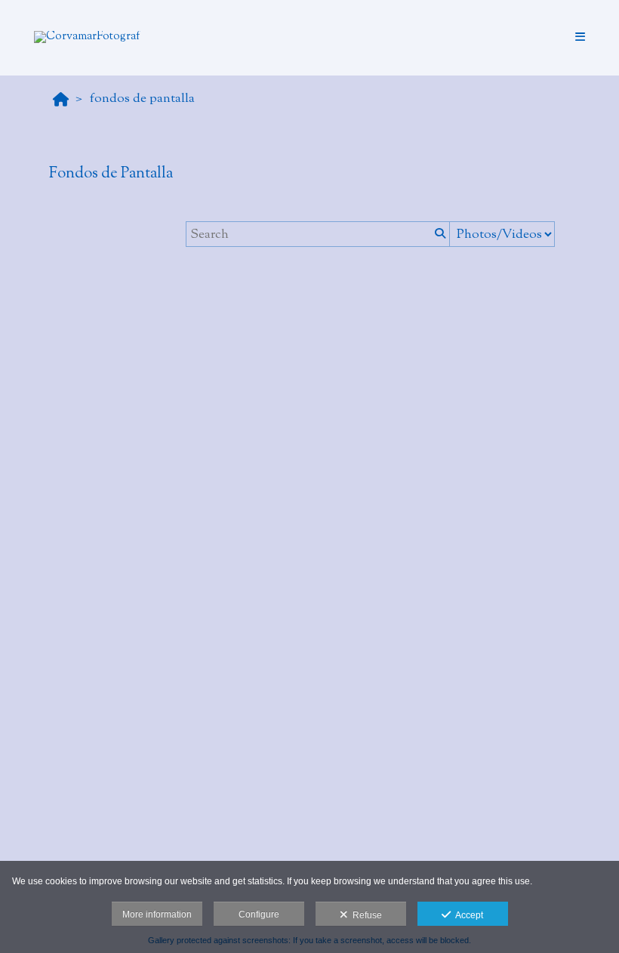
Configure (259, 914)
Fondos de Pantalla (142, 98)
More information (157, 914)
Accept (467, 915)
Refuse (365, 915)
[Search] (438, 234)
